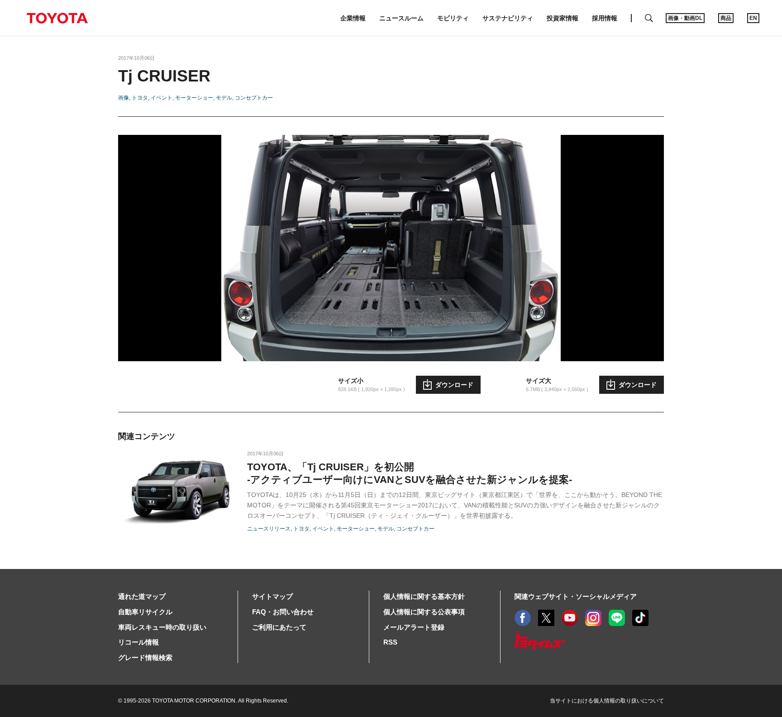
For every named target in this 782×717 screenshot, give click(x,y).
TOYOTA (57, 18)
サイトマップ (272, 596)
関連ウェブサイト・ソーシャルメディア (576, 596)
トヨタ (140, 98)
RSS (390, 642)
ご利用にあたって (279, 627)
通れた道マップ (142, 596)
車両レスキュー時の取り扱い (162, 627)
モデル (224, 98)
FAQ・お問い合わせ (283, 612)
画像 (123, 98)
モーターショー (194, 98)
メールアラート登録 (413, 627)
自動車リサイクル (145, 612)
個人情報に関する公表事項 (424, 612)
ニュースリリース (269, 529)
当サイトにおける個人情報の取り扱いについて (607, 701)
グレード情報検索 (145, 657)
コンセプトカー (254, 98)
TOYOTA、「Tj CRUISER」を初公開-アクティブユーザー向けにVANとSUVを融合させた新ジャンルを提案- (409, 473)
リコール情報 (138, 642)
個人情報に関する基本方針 (424, 596)
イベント (161, 98)
